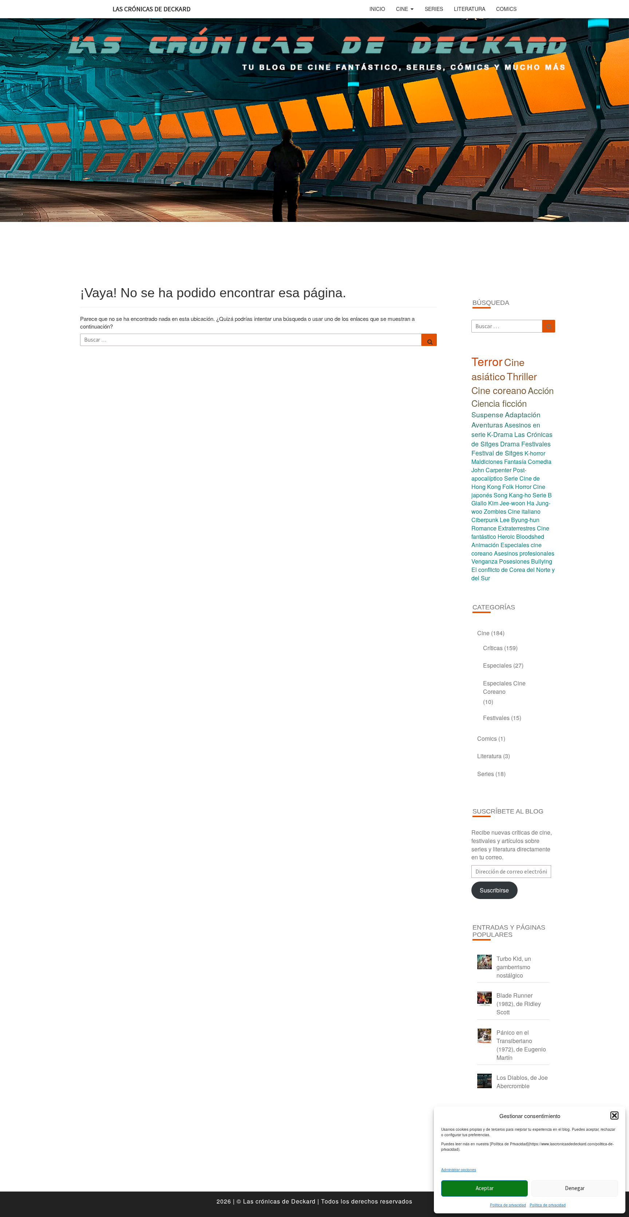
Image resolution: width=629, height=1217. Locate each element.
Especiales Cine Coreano (504, 687)
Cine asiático (498, 369)
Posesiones (514, 561)
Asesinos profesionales (524, 553)
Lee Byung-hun (519, 520)
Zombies (495, 511)
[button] (614, 1115)
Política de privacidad (508, 1205)
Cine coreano (498, 390)
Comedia (539, 461)
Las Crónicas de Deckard (151, 9)
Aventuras (487, 424)
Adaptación (523, 414)
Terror (487, 361)
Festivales (536, 443)
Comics (506, 8)
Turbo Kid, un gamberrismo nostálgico (514, 966)
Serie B (542, 495)
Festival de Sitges (497, 452)
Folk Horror (516, 486)
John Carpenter (491, 470)
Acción (541, 390)
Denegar (575, 1188)
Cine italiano (524, 511)
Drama (510, 443)
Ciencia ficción (499, 403)
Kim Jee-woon (506, 503)
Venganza (484, 561)
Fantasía (515, 461)
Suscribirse (494, 890)
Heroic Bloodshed (521, 536)
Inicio (377, 8)
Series (434, 8)
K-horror (535, 453)
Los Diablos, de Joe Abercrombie (522, 1081)
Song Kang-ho (512, 495)
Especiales (497, 665)
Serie (511, 478)
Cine (402, 8)
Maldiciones (487, 461)
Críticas (493, 648)
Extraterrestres (516, 528)
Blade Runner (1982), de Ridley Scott (519, 1003)
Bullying (541, 561)
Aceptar (485, 1188)
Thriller (522, 376)
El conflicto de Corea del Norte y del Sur (513, 573)
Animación (485, 545)
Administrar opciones (458, 1169)
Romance (484, 528)
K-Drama (500, 434)
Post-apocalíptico (498, 474)
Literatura (469, 8)
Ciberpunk (484, 520)
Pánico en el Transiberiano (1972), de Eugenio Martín (521, 1045)
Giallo (479, 503)
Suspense (487, 414)
